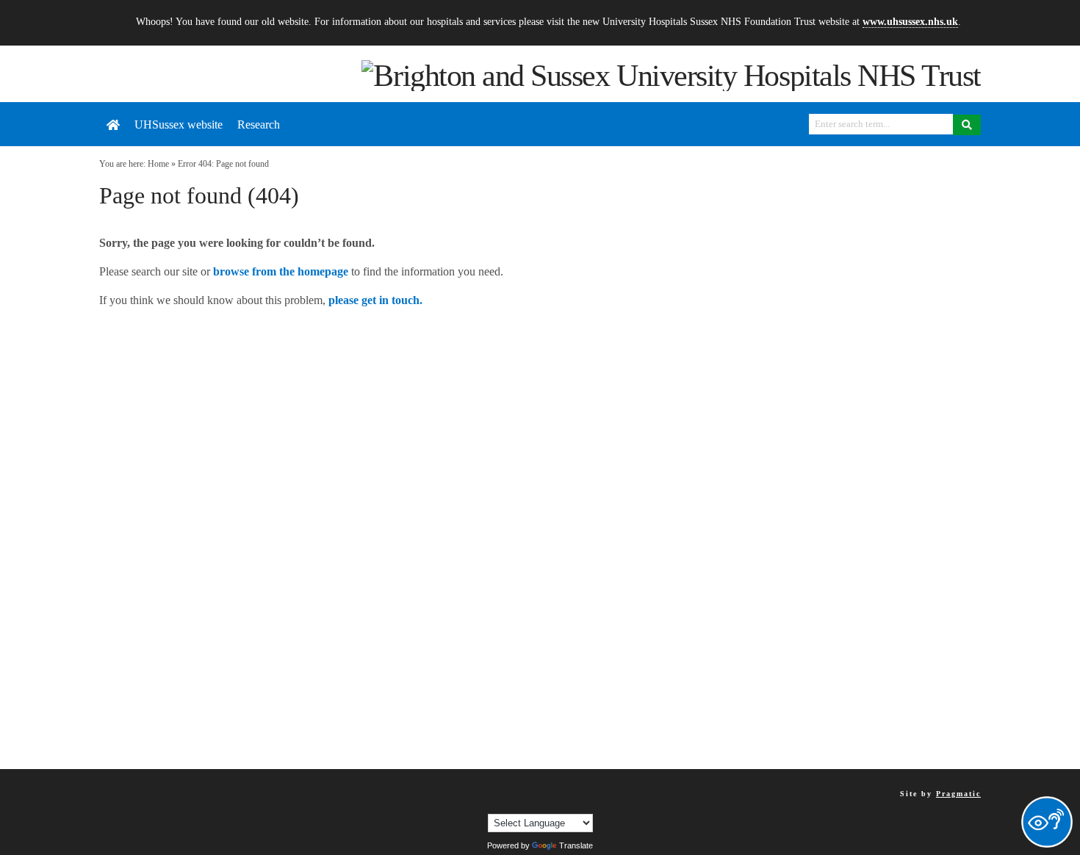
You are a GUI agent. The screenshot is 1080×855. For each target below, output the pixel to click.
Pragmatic (958, 794)
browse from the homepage (280, 271)
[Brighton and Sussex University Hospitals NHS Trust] (671, 74)
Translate (576, 845)
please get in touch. (375, 300)
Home (158, 164)
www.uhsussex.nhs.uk (910, 21)
